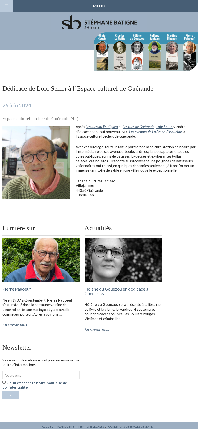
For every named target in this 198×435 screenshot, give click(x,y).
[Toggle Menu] (6, 6)
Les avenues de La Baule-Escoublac (155, 131)
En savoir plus (14, 325)
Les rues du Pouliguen (102, 127)
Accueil (47, 426)
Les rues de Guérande (138, 127)
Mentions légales (91, 426)
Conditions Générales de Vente (130, 426)
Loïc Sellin (164, 127)
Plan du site (65, 426)
